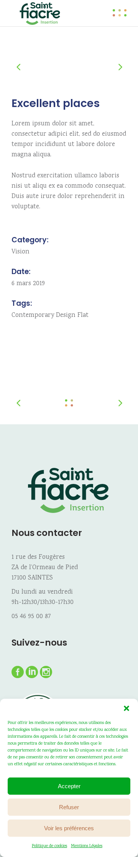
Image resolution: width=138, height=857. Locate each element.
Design (66, 315)
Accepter (69, 786)
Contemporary (33, 315)
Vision (21, 252)
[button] (126, 708)
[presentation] (22, 66)
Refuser (69, 807)
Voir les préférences (69, 828)
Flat (83, 315)
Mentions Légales (86, 846)
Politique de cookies (49, 846)
